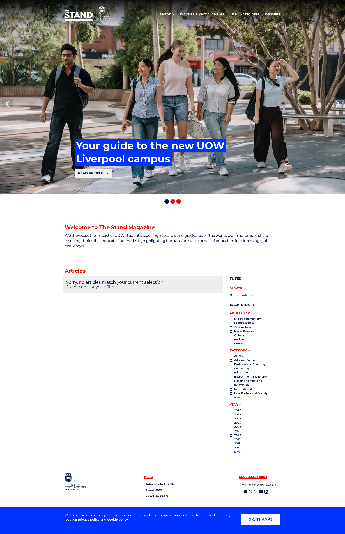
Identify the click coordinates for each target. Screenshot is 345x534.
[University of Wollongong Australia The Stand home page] (90, 13)
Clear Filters (240, 304)
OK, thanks (260, 519)
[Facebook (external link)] (245, 492)
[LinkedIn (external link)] (266, 492)
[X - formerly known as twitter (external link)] (250, 492)
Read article (90, 173)
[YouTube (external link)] (261, 492)
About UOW (153, 490)
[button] (7, 103)
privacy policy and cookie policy (103, 519)
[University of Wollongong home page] (75, 481)
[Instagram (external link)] (255, 492)
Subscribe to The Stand (161, 484)
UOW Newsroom (156, 496)
